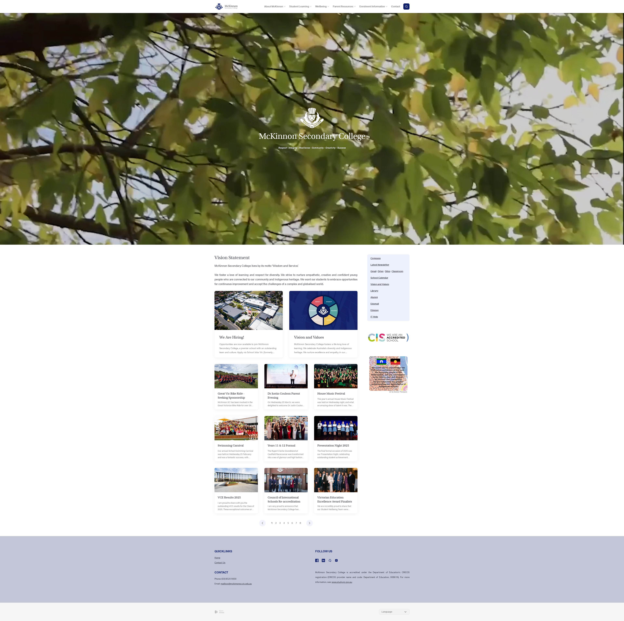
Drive (381, 271)
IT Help (374, 317)
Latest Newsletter (379, 265)
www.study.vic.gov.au (342, 582)
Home (217, 558)
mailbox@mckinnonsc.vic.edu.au (236, 584)
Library (374, 291)
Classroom (397, 271)
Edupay (374, 310)
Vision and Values (379, 284)
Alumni (374, 297)
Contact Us (219, 563)
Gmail (373, 271)
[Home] (228, 6)
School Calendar (379, 278)
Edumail (374, 304)
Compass (375, 258)
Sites (387, 271)
